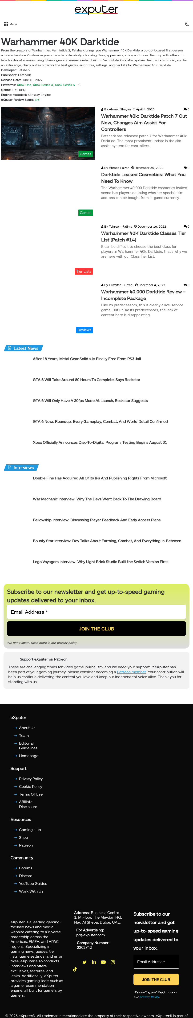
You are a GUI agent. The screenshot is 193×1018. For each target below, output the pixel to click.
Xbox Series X (43, 85)
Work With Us (31, 891)
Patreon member (131, 671)
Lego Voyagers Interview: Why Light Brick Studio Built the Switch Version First (100, 561)
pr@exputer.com (90, 935)
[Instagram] (113, 962)
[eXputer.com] (96, 10)
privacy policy (67, 643)
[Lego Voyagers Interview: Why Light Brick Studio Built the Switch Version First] (16, 568)
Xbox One (24, 85)
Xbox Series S (65, 85)
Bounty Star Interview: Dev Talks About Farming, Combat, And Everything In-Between (107, 540)
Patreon (26, 845)
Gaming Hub (30, 829)
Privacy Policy (31, 778)
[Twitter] (85, 962)
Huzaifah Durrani (118, 285)
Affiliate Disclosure (28, 804)
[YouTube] (104, 962)
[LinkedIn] (94, 962)
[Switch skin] (187, 23)
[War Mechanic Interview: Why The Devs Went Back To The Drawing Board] (16, 505)
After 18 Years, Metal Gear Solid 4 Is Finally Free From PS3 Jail (87, 358)
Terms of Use (31, 794)
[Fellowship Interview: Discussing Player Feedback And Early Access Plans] (16, 526)
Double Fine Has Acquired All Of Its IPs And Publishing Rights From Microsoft (100, 478)
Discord (25, 876)
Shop (23, 837)
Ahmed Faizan (116, 168)
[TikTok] (75, 969)
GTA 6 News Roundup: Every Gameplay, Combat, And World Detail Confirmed (100, 421)
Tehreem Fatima (117, 226)
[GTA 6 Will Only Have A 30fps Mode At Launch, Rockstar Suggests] (16, 407)
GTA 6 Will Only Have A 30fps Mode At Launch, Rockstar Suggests (90, 400)
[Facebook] (75, 962)
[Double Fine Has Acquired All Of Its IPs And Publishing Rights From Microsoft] (16, 484)
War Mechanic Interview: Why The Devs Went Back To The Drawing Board (97, 499)
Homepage (28, 756)
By (106, 109)
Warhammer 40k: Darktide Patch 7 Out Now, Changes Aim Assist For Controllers (144, 122)
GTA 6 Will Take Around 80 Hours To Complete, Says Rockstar (86, 379)
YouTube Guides (33, 883)
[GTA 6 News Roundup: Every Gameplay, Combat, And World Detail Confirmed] (16, 427)
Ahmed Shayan (117, 109)
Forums (25, 868)
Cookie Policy (30, 786)
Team (24, 735)
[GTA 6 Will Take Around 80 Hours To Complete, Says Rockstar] (16, 386)
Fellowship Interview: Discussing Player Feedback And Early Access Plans (97, 519)
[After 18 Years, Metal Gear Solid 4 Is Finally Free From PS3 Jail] (16, 365)
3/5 (37, 99)
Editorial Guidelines (28, 745)
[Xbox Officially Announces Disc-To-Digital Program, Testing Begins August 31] (16, 448)
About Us (27, 727)
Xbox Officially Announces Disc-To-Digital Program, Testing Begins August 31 (100, 442)
